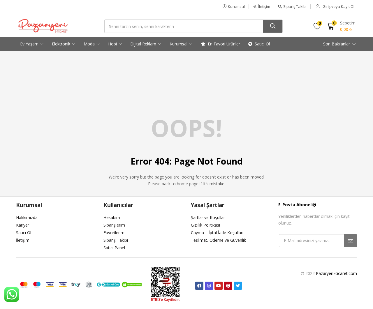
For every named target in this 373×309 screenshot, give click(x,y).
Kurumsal (179, 44)
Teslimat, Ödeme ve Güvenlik (218, 240)
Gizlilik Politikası (205, 225)
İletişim (22, 240)
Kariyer (22, 225)
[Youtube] (218, 286)
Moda (90, 44)
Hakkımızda (27, 217)
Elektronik (61, 44)
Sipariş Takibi (115, 240)
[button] (234, 6)
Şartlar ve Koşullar (208, 217)
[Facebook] (199, 286)
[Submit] (350, 240)
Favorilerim (113, 232)
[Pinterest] (228, 286)
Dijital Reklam (143, 44)
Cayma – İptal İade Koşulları (217, 232)
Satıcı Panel (114, 247)
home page (187, 183)
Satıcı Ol (262, 44)
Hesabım (111, 217)
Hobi (113, 44)
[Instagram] (209, 286)
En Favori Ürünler (224, 44)
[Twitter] (238, 286)
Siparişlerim (114, 225)
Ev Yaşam (30, 44)
